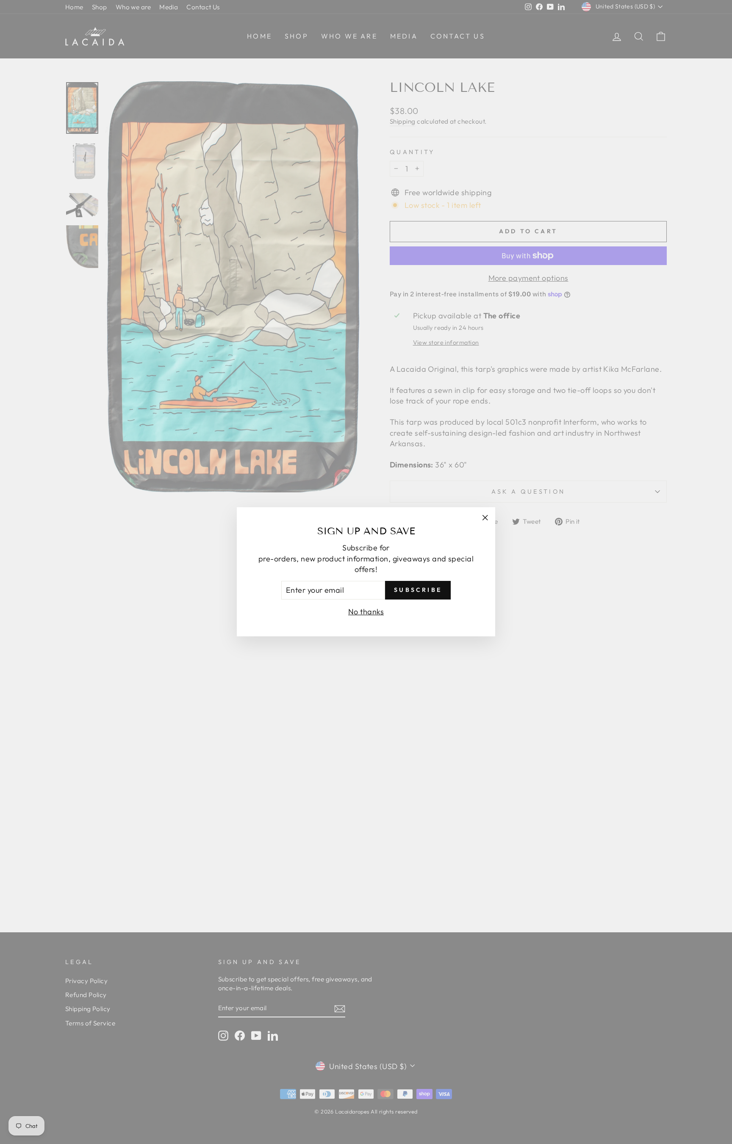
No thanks (366, 611)
